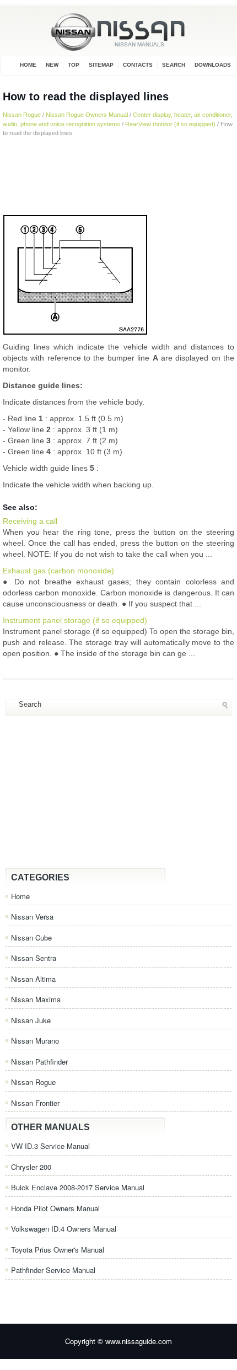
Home (28, 65)
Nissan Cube (31, 937)
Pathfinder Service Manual (53, 1270)
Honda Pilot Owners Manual (55, 1208)
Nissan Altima (33, 979)
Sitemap (101, 65)
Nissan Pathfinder (39, 1061)
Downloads (213, 65)
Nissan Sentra (33, 958)
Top (73, 65)
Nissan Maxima (36, 999)
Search (173, 65)
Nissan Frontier (35, 1103)
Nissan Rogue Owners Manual (87, 114)
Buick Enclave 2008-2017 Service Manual (77, 1187)
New (52, 65)
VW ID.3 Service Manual (50, 1146)
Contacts (138, 65)
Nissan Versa (32, 916)
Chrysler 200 (31, 1167)
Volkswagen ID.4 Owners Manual (63, 1228)
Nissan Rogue (22, 114)
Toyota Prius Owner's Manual (57, 1249)
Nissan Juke (31, 1020)
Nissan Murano (35, 1040)
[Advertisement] (118, 176)
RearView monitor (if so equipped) (170, 124)
